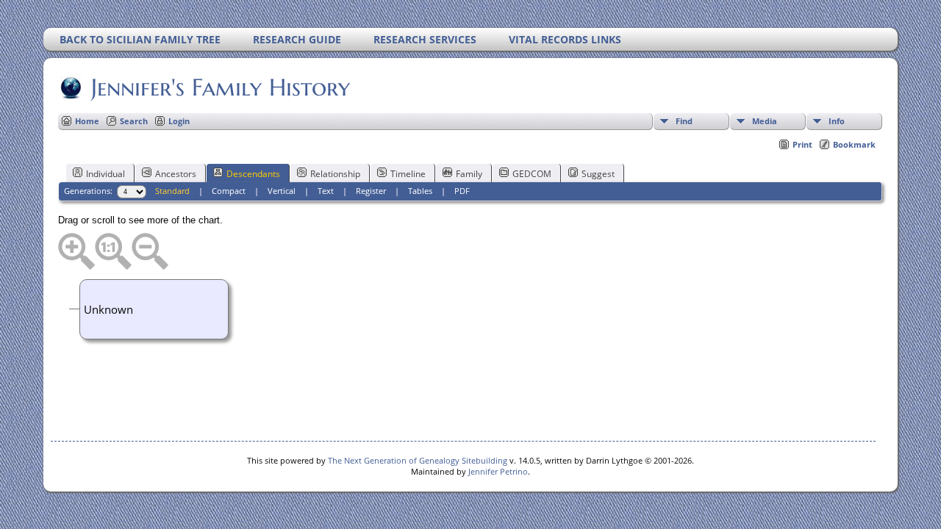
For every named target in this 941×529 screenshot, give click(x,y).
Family (469, 174)
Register (371, 190)
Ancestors (175, 174)
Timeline (408, 174)
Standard (172, 190)
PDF (462, 190)
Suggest (598, 174)
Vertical (282, 190)
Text (326, 190)
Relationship (335, 174)
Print (802, 144)
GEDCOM (531, 174)
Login (179, 120)
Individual (105, 174)
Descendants (253, 174)
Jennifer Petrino (498, 471)
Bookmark (854, 144)
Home (87, 120)
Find (684, 120)
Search (134, 120)
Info (837, 120)
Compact (229, 190)
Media (764, 120)
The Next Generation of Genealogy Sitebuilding (417, 460)
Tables (420, 190)
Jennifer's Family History (220, 87)
